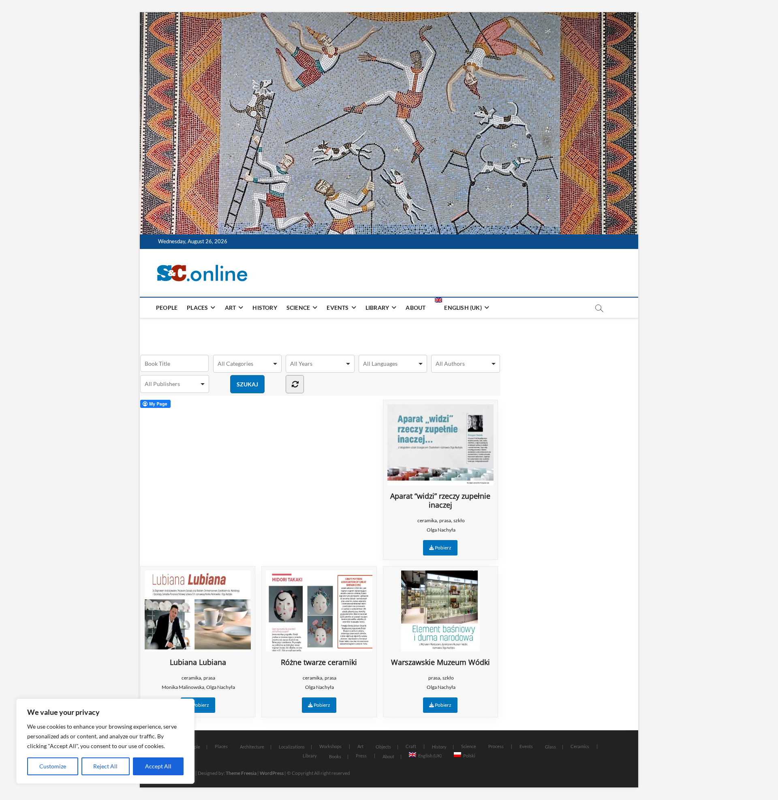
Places (197, 307)
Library (377, 307)
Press (361, 755)
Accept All (158, 766)
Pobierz (442, 548)
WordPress (272, 773)
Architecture (252, 746)
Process (496, 746)
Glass (550, 746)
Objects (383, 746)
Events (337, 307)
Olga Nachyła (441, 530)
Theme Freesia (241, 773)
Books (335, 756)
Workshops (330, 746)
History (264, 307)
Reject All (105, 766)
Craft (411, 746)
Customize (52, 766)
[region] (105, 741)
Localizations (292, 746)
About (415, 307)
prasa (445, 520)
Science (298, 307)
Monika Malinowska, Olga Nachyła (198, 687)
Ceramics (580, 746)
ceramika (427, 520)
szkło (459, 520)
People (166, 307)
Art (230, 307)
